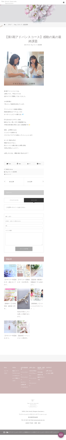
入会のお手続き (32, 370)
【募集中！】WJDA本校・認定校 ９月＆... (10, 306)
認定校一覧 (40, 374)
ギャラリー (23, 382)
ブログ (5, 373)
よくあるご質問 (49, 373)
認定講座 (40, 44)
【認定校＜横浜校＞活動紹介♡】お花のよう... (37, 282)
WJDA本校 (40, 372)
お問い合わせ (49, 370)
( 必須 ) (8, 216)
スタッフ (35, 44)
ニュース (6, 370)
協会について (15, 370)
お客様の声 (23, 384)
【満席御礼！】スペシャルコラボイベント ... (37, 306)
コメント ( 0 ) (34, 200)
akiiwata (11, 169)
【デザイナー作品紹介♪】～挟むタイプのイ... (10, 282)
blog (32, 44)
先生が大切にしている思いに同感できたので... (23, 314)
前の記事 (11, 181)
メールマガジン (24, 387)
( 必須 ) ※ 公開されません (13, 221)
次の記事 (29, 181)
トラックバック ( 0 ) (14, 200)
